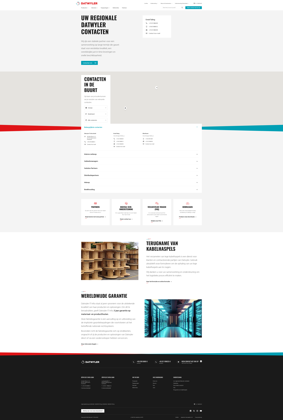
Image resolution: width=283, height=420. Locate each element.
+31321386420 (153, 23)
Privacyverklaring (198, 417)
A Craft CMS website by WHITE (137, 417)
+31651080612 (153, 26)
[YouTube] (201, 411)
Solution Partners (91, 168)
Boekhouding (89, 189)
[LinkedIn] (190, 411)
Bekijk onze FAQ (156, 221)
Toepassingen (104, 8)
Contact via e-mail (154, 33)
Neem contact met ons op (193, 7)
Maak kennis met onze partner (94, 217)
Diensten (93, 8)
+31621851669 (149, 138)
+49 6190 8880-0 (91, 142)
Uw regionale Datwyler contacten (181, 381)
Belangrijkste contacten (93, 127)
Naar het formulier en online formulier (158, 281)
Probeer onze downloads (187, 217)
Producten (84, 8)
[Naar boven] (201, 361)
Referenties (116, 8)
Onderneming (153, 3)
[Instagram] (197, 411)
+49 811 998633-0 (107, 386)
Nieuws (154, 383)
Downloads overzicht (178, 385)
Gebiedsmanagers (91, 161)
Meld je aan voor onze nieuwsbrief (93, 411)
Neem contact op (125, 219)
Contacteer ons (87, 63)
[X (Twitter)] (194, 411)
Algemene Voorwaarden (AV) (187, 417)
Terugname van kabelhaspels (180, 390)
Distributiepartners (91, 175)
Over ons (155, 381)
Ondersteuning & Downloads (181, 3)
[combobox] (173, 7)
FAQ (174, 387)
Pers (154, 385)
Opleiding (175, 383)
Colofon (177, 417)
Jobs (154, 387)
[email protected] (86, 388)
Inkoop (87, 182)
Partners (124, 8)
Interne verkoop (90, 154)
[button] (125, 109)
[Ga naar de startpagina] (86, 2)
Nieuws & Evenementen (166, 3)
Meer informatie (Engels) (88, 344)
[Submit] (182, 7)
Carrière (146, 3)
